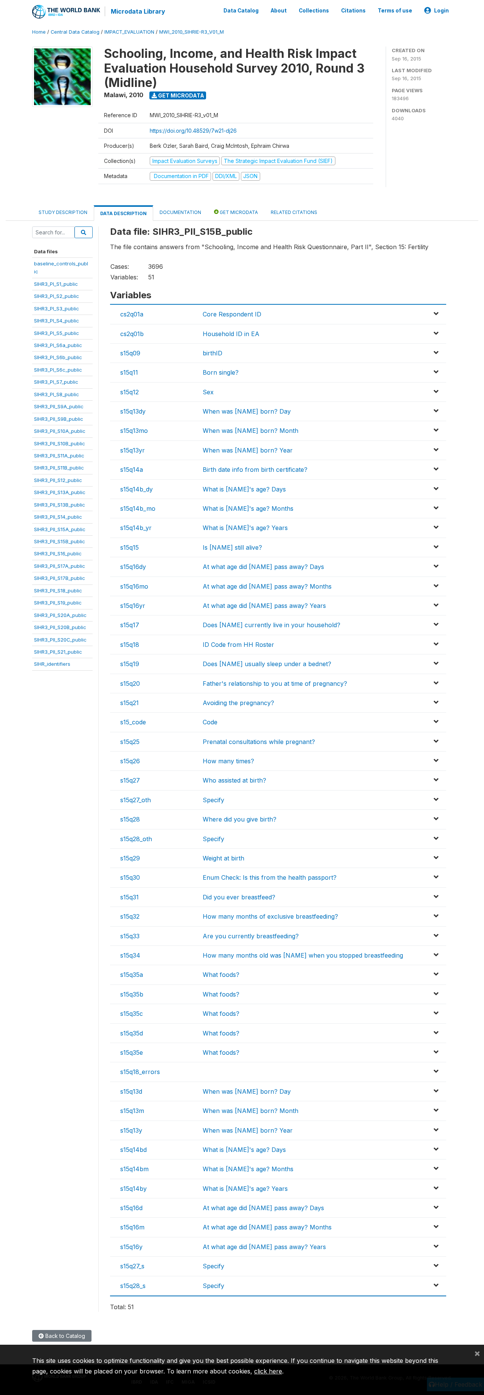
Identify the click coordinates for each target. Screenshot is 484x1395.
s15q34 (130, 955)
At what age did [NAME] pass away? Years (264, 605)
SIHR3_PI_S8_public (56, 394)
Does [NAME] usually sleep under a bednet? (267, 664)
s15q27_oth (135, 800)
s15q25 (130, 742)
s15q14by (133, 1188)
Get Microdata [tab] (238, 212)
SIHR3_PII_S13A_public (59, 492)
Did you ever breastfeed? (239, 897)
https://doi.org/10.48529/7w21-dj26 (193, 130)
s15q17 (129, 625)
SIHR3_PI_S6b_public (58, 357)
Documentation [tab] (180, 212)
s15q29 (130, 858)
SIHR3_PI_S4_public (56, 321)
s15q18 (129, 644)
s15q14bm (134, 1169)
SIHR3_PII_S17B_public (59, 578)
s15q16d (131, 1208)
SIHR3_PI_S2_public (56, 296)
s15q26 (130, 761)
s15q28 (130, 819)
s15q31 (129, 897)
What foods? (221, 974)
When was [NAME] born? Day (247, 411)
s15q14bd (133, 1149)
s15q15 (129, 547)
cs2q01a (131, 314)
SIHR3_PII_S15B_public (59, 541)
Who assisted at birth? (234, 780)
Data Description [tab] (123, 213)
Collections (314, 11)
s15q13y (131, 1130)
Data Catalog (241, 11)
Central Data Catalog (75, 32)
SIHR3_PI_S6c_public (58, 370)
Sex (208, 392)
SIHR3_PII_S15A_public (59, 529)
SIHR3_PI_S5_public (56, 333)
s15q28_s (133, 1286)
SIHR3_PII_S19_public (58, 603)
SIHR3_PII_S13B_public (59, 505)
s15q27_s (132, 1266)
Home (39, 32)
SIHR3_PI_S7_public (56, 382)
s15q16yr (132, 605)
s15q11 (129, 372)
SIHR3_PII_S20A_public (60, 615)
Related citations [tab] (294, 212)
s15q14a (131, 469)
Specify (213, 800)
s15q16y (131, 1247)
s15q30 (130, 877)
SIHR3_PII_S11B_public (59, 468)
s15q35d (131, 1033)
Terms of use (395, 11)
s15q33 (130, 936)
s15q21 (129, 703)
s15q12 (129, 392)
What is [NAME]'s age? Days (244, 489)
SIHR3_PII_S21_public (58, 652)
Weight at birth (223, 858)
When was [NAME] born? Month (250, 430)
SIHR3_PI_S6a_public (58, 345)
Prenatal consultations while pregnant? (259, 742)
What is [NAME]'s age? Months (248, 508)
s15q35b (131, 994)
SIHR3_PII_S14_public (58, 517)
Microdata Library (138, 11)
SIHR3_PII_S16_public (58, 553)
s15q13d (131, 1091)
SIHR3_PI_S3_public (56, 308)
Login (441, 11)
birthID (212, 353)
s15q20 (130, 683)
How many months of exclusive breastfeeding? (270, 916)
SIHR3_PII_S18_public (58, 590)
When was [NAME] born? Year (248, 450)
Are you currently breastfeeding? (251, 936)
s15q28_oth (136, 839)
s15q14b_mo (137, 508)
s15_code (133, 722)
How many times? (228, 761)
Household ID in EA (231, 334)
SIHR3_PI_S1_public (56, 284)
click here (268, 1371)
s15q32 (130, 916)
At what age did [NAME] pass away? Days (263, 566)
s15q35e (131, 1052)
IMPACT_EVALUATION (129, 32)
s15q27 (130, 780)
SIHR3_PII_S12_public (58, 480)
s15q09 (130, 353)
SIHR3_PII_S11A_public (59, 456)
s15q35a (131, 974)
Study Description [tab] (63, 212)
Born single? (221, 372)
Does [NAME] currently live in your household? (271, 625)
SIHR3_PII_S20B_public (60, 627)
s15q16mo (134, 586)
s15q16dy (133, 566)
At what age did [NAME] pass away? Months (267, 586)
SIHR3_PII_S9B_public (58, 419)
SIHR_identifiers (52, 664)
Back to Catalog (64, 1336)
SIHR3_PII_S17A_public (59, 566)
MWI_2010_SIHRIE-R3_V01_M (191, 32)
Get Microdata (180, 95)
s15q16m (132, 1227)
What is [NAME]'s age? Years (245, 528)
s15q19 (129, 664)
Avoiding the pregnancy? (238, 703)
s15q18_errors (140, 1072)
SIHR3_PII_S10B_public (59, 443)
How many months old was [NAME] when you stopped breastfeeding (303, 955)
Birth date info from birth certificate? (255, 469)
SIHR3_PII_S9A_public (59, 406)
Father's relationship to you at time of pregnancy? (275, 683)
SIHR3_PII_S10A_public (59, 431)
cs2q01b (132, 334)
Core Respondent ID (232, 314)
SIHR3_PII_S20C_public (60, 640)
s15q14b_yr (136, 528)
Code (210, 722)
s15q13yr (132, 450)
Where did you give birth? (239, 819)
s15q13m (132, 1110)
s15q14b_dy (136, 489)
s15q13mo (134, 430)
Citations (353, 11)
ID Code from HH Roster (238, 644)
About (279, 11)
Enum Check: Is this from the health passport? (270, 877)
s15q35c (131, 1013)
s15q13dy (133, 411)
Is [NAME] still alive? (232, 547)
